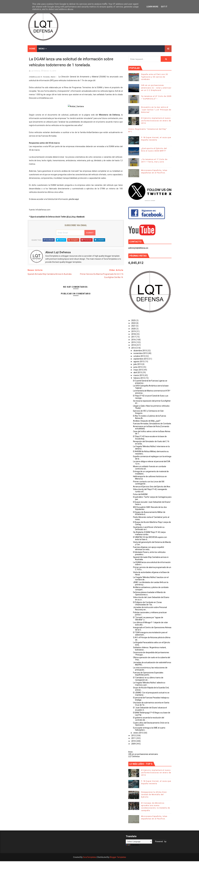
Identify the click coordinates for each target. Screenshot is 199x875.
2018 (133, 334)
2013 (133, 348)
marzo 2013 (138, 375)
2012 (133, 735)
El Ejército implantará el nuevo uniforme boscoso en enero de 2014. (156, 120)
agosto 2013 (139, 361)
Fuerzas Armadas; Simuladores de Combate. (152, 423)
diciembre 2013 (140, 350)
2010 (133, 741)
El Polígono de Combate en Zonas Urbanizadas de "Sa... (147, 603)
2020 (133, 329)
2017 (133, 337)
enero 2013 (138, 733)
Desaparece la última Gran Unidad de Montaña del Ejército (154, 794)
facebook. (81, 217)
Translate (135, 845)
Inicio (130, 752)
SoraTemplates (89, 857)
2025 (133, 320)
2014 (133, 345)
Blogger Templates (118, 857)
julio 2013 (137, 364)
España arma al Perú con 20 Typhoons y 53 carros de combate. (154, 76)
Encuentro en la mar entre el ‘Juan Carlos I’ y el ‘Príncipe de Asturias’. (156, 109)
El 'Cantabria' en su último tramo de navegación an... (148, 679)
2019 (133, 331)
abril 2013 (137, 372)
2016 (133, 340)
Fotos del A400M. (140, 494)
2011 (133, 738)
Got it (164, 7)
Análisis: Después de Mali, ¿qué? (146, 421)
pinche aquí (74, 199)
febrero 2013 (139, 378)
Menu (42, 49)
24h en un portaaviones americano (143, 754)
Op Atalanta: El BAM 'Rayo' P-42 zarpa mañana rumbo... (149, 533)
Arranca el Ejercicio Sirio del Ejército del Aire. (152, 486)
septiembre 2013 (141, 359)
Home (32, 49)
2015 (133, 342)
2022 (133, 323)
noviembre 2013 (140, 353)
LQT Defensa (134, 756)
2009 (133, 744)
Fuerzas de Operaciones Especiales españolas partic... (148, 674)
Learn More (152, 7)
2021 (133, 326)
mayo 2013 (138, 370)
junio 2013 (138, 367)
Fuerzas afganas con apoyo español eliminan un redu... (148, 548)
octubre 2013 (139, 356)
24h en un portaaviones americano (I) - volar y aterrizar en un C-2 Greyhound (156, 87)
